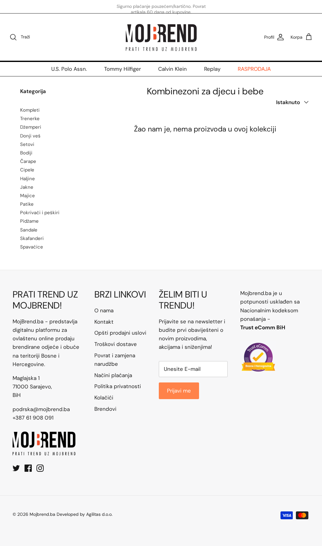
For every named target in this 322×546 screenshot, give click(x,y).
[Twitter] (16, 468)
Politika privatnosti (117, 386)
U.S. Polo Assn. (69, 68)
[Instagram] (40, 468)
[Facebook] (28, 468)
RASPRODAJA (254, 68)
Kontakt (104, 321)
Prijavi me (179, 390)
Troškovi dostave (115, 344)
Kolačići (103, 397)
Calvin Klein (172, 68)
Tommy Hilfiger (122, 68)
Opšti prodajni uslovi (120, 332)
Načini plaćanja (113, 375)
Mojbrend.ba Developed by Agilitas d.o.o (71, 514)
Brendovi (105, 408)
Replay (212, 68)
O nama (104, 310)
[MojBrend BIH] (161, 37)
